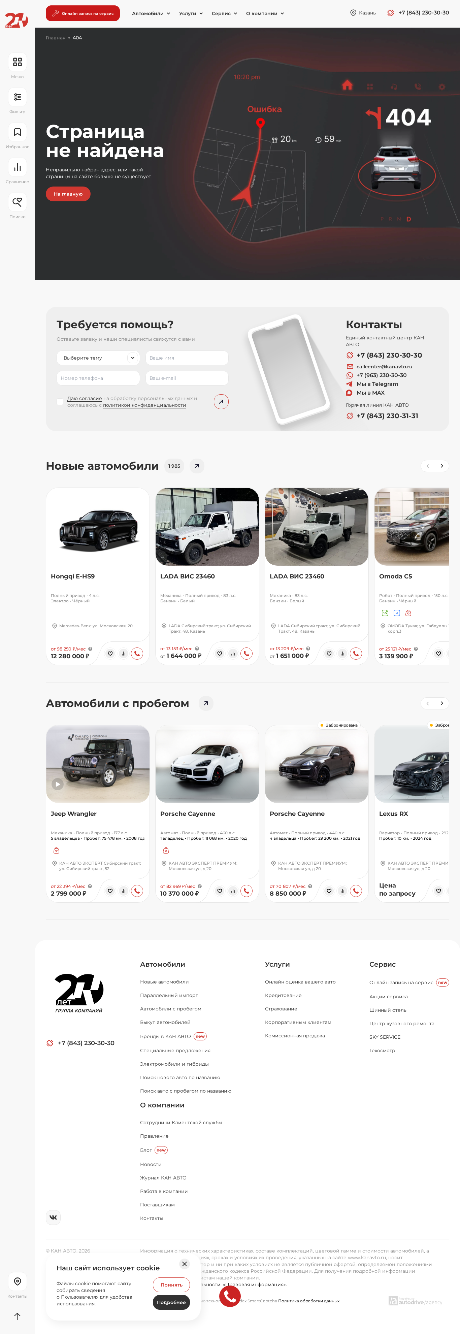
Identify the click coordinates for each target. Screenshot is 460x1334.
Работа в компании (164, 1191)
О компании (162, 1105)
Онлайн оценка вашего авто (300, 982)
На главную (68, 194)
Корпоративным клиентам (298, 1022)
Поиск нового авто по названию (180, 1077)
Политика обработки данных (308, 1300)
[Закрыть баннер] (184, 1264)
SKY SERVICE (384, 1037)
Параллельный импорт (169, 995)
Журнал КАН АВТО (163, 1178)
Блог (153, 1150)
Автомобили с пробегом (170, 1009)
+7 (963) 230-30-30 (382, 375)
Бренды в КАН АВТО (172, 1036)
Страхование (281, 1009)
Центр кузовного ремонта (401, 1024)
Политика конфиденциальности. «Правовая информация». (213, 1284)
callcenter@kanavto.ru (385, 367)
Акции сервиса (388, 997)
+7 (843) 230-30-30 (389, 355)
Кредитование (283, 995)
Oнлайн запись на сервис (408, 982)
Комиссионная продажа (295, 1036)
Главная (56, 38)
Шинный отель (387, 1010)
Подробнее (171, 1302)
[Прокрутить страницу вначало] (17, 1316)
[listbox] (98, 358)
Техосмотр (382, 1050)
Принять (172, 1285)
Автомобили (162, 964)
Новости (151, 1164)
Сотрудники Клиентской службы (181, 1123)
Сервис (382, 964)
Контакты (151, 1218)
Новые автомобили (164, 982)
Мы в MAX (371, 393)
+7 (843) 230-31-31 (387, 416)
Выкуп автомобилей (165, 1022)
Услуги (277, 964)
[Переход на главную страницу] (16, 20)
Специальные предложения (175, 1050)
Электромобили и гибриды (174, 1064)
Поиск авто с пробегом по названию (185, 1091)
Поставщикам (157, 1205)
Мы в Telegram (377, 384)
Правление (154, 1136)
